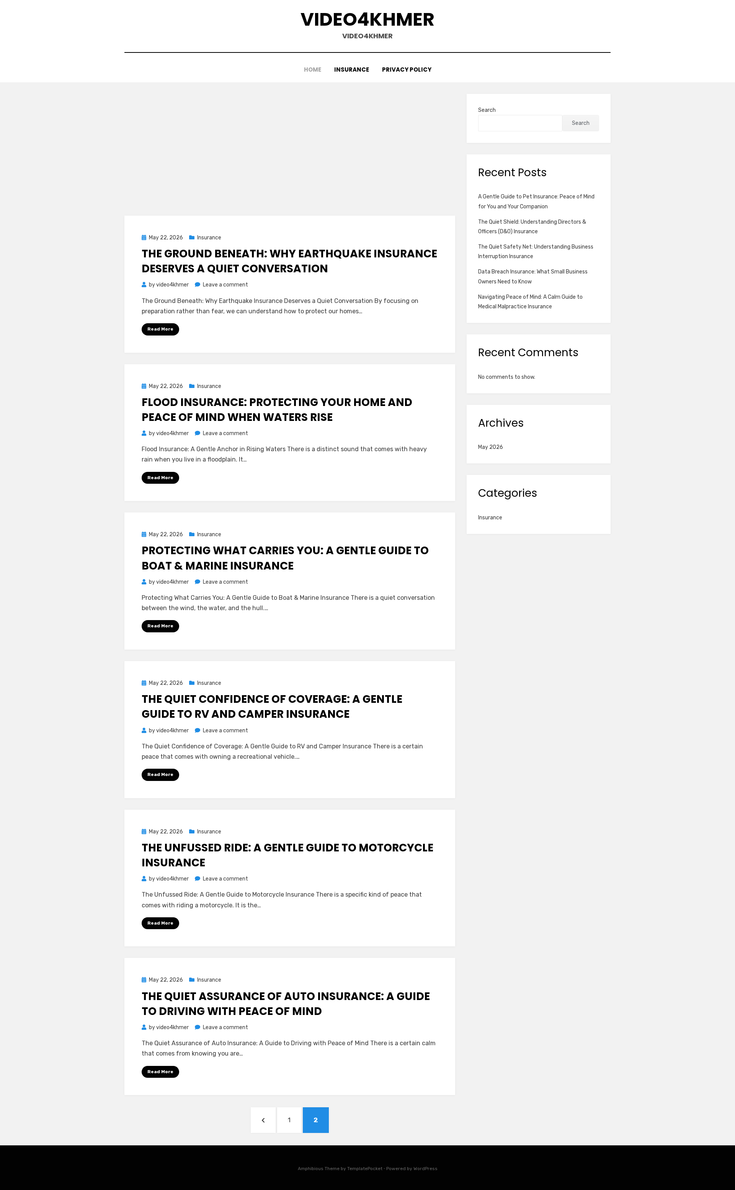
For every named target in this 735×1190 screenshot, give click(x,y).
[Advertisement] (289, 150)
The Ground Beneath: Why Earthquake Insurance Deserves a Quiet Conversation (289, 261)
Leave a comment (225, 285)
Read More (160, 329)
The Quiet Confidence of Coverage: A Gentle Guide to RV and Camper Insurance (272, 707)
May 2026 (490, 447)
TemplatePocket (364, 1168)
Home (312, 69)
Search (487, 110)
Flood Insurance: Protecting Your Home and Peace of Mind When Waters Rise (277, 410)
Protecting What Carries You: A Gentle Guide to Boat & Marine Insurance (285, 558)
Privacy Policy (406, 69)
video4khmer (367, 19)
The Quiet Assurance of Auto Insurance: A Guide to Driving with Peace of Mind (286, 1004)
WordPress (425, 1168)
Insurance (351, 69)
